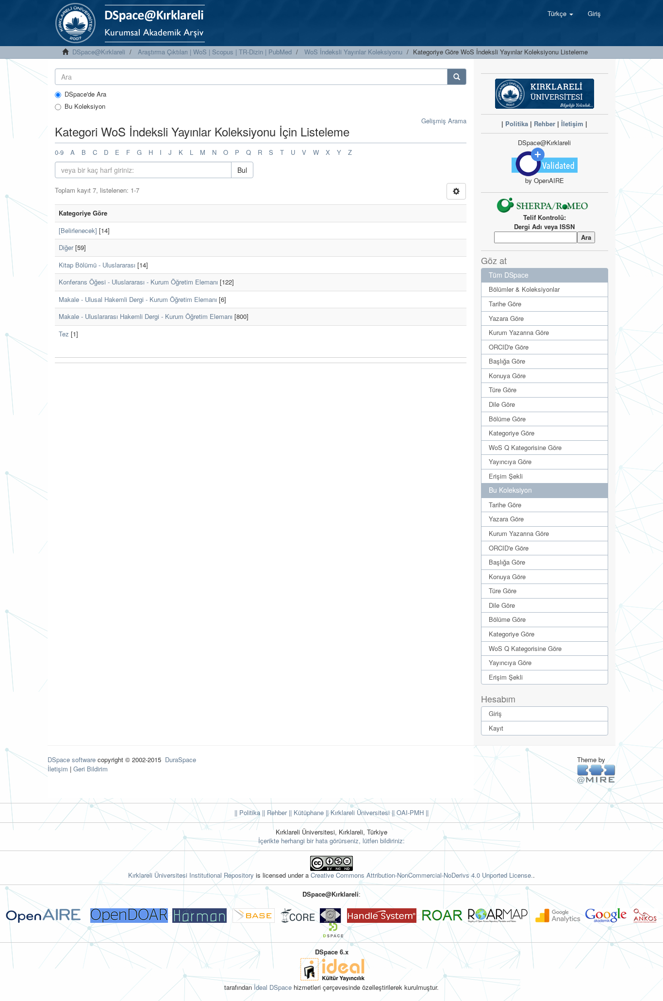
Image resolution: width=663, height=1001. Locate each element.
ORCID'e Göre (509, 346)
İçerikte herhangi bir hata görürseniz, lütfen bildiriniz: (331, 840)
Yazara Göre (506, 318)
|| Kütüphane (305, 812)
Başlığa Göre (507, 361)
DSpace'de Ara (85, 94)
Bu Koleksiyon (85, 106)
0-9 (59, 152)
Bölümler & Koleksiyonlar (524, 289)
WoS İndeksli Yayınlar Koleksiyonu (353, 51)
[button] (560, 13)
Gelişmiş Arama (443, 120)
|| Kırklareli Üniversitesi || (359, 812)
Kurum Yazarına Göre (519, 332)
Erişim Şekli (506, 476)
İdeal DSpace (273, 987)
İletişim (572, 123)
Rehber (544, 123)
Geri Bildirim (90, 768)
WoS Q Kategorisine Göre (525, 447)
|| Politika (247, 812)
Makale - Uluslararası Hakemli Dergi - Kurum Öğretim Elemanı (145, 316)
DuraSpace (180, 759)
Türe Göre (502, 389)
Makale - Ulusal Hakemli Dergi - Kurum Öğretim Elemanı (138, 299)
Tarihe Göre (505, 303)
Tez (64, 333)
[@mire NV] (596, 773)
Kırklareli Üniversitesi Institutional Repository (191, 875)
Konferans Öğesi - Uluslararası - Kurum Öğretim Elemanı (138, 281)
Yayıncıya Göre (510, 461)
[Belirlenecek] (78, 230)
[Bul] (456, 76)
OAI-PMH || (412, 812)
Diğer (66, 247)
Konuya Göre (507, 375)
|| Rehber (273, 812)
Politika (516, 123)
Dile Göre (502, 404)
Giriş (495, 713)
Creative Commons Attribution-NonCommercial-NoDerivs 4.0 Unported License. (422, 875)
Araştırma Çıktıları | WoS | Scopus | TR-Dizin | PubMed (215, 51)
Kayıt (496, 728)
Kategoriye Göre (511, 432)
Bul (242, 170)
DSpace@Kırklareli (98, 51)
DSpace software (72, 759)
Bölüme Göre (507, 418)
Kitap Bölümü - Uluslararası (97, 264)
